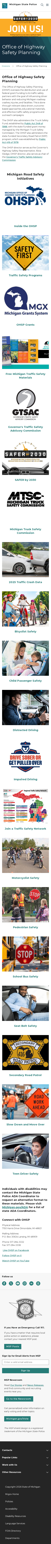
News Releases (35, 1385)
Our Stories (16, 1385)
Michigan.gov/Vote (17, 1419)
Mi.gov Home (12, 1494)
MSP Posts (12, 1346)
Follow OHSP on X (12, 1255)
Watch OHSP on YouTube (15, 1261)
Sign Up (25, 1370)
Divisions (6, 66)
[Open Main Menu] (47, 4)
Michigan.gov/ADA (15, 1207)
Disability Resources (15, 1516)
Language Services (15, 1523)
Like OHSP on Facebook (16, 1250)
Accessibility (11, 1509)
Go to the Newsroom (18, 1399)
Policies (9, 1501)
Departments (12, 1538)
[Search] (42, 4)
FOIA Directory (13, 1531)
